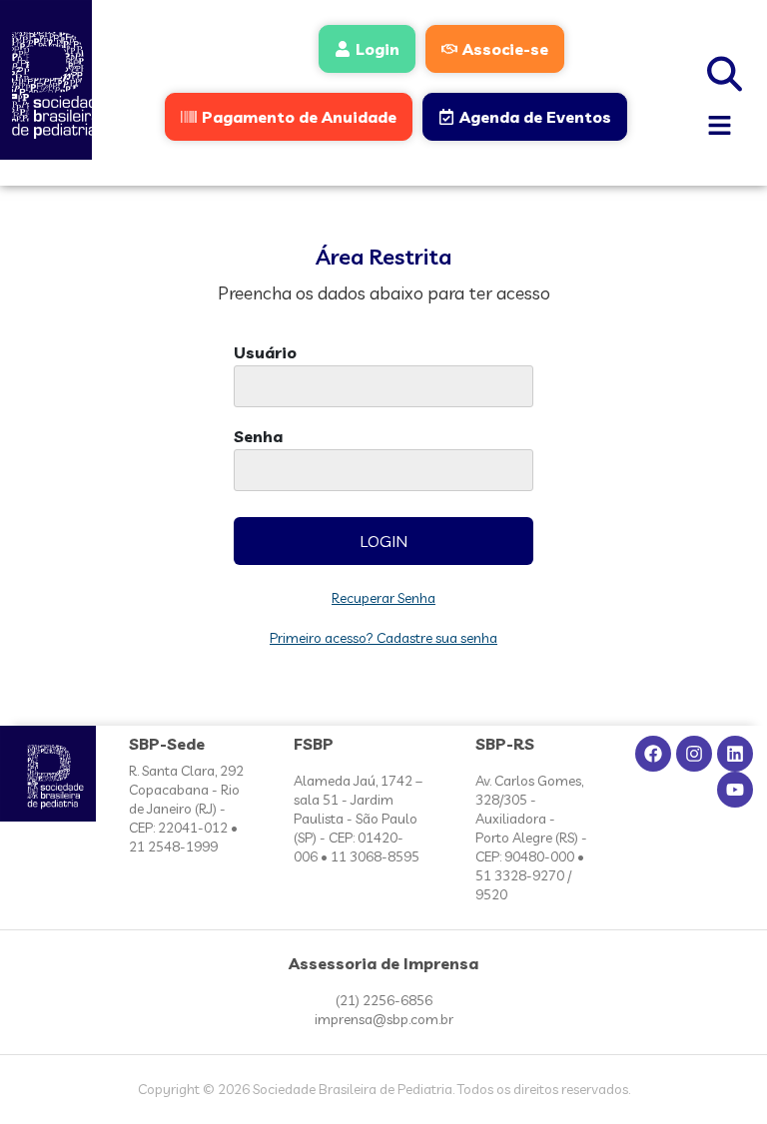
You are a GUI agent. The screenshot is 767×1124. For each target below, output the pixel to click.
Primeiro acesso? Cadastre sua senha (383, 638)
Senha (258, 437)
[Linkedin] (735, 754)
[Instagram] (694, 754)
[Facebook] (653, 754)
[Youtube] (735, 790)
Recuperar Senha (383, 598)
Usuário (265, 353)
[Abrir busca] (725, 71)
